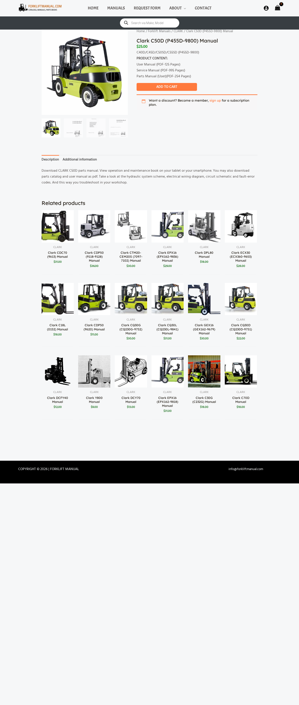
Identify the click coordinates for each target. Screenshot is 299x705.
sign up (215, 100)
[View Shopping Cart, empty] (277, 8)
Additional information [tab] (80, 159)
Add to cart (166, 87)
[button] (184, 8)
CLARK (178, 31)
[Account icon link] (266, 8)
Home (141, 31)
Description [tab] (50, 159)
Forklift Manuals (159, 31)
